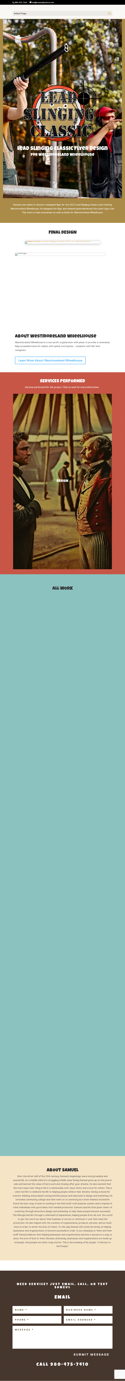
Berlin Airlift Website (37, 803)
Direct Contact (65, 717)
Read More (24, 645)
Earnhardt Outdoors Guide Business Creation (60, 734)
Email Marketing (84, 717)
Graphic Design (24, 722)
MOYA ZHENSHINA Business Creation (49, 909)
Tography (59, 726)
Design (20, 669)
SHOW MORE (62, 1140)
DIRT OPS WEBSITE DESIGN (39, 1055)
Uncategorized (74, 726)
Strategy (47, 726)
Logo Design (23, 620)
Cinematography (25, 717)
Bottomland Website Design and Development (60, 958)
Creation (41, 717)
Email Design (23, 1097)
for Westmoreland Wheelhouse (62, 155)
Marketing (55, 722)
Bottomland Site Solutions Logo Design (54, 1007)
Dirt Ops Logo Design (36, 676)
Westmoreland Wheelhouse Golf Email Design (60, 1104)
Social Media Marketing (28, 726)
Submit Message (91, 1354)
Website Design (92, 726)
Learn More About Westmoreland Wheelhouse (50, 360)
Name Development (73, 722)
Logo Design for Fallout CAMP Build (50, 627)
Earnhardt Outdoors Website (45, 852)
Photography (92, 722)
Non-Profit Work (54, 791)
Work (34, 620)
